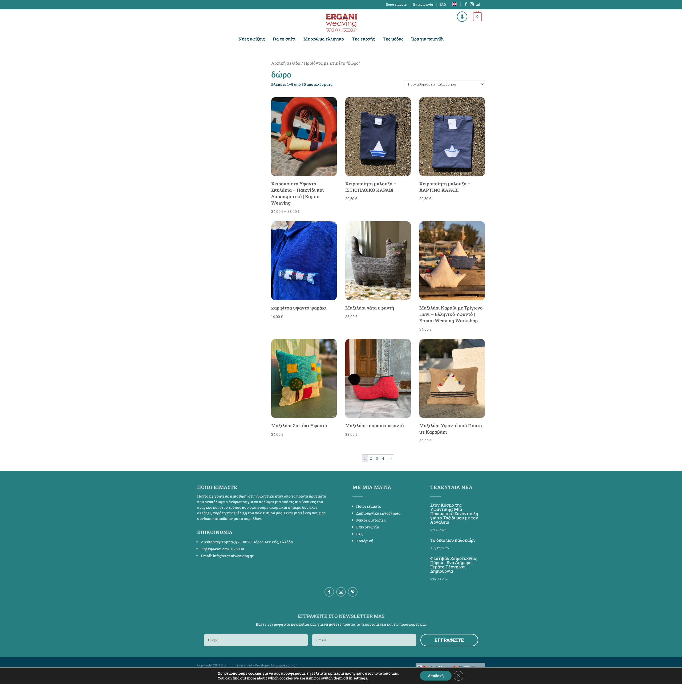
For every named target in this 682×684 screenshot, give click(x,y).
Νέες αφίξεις (251, 39)
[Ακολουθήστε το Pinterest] (353, 592)
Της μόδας (393, 39)
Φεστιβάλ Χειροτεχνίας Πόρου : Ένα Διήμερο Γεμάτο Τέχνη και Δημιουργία (453, 564)
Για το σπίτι (284, 39)
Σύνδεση (457, 16)
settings (360, 678)
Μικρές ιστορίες (371, 520)
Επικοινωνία (423, 4)
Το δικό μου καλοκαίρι (452, 540)
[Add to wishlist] (330, 103)
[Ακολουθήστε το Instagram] (341, 592)
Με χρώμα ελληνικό (323, 39)
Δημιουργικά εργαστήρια (378, 513)
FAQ (443, 4)
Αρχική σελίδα (285, 63)
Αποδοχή (436, 675)
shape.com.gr (286, 665)
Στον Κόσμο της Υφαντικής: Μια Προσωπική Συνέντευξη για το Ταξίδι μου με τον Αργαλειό (454, 513)
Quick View (304, 171)
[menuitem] (454, 5)
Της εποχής (363, 39)
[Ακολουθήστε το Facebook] (329, 592)
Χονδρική (364, 540)
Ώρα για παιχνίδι (427, 39)
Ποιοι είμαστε (396, 4)
